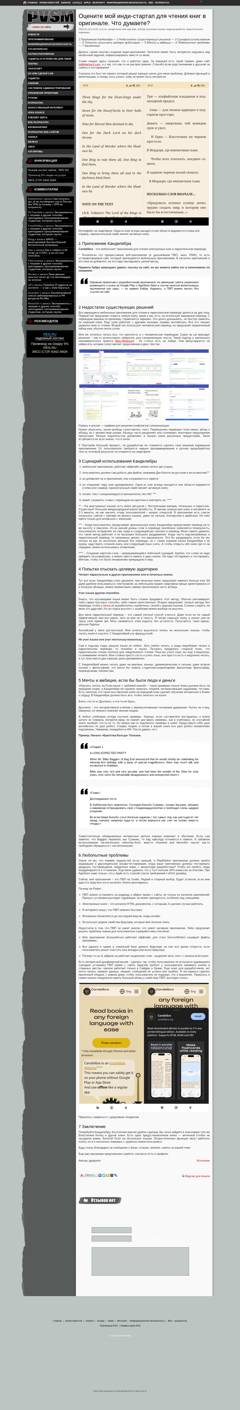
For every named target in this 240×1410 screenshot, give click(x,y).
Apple (87, 3)
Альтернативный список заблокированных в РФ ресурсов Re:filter (49, 295)
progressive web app (120, 29)
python (32, 98)
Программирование (41, 39)
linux (31, 146)
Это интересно (37, 49)
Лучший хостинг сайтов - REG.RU (48, 170)
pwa (134, 29)
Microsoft (98, 3)
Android (66, 3)
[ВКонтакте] (100, 1175)
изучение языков (155, 29)
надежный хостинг (49, 336)
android (33, 83)
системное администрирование (49, 88)
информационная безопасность (50, 44)
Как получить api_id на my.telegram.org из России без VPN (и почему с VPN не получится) (50, 203)
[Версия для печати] (183, 1176)
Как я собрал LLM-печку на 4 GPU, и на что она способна (48, 253)
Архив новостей (49, 3)
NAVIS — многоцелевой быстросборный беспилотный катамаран (47, 242)
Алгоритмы (35, 151)
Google (77, 3)
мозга (106, 605)
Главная (32, 3)
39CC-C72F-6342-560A (42, 180)
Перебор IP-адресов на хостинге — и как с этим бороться (50, 286)
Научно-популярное (41, 54)
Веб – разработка (159, 3)
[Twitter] (104, 1175)
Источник (203, 1160)
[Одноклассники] (108, 1175)
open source (36, 112)
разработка (35, 103)
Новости (33, 34)
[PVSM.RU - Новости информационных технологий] (50, 18)
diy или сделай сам (40, 73)
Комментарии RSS (130, 1325)
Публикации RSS (109, 1325)
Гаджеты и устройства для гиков (49, 59)
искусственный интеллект (45, 107)
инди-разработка (175, 29)
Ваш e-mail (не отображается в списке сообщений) (159, 1239)
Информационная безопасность (127, 3)
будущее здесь (38, 117)
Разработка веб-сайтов (43, 132)
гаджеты (34, 78)
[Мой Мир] (112, 1175)
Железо (33, 142)
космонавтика (37, 127)
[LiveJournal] (116, 1175)
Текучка (33, 63)
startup (141, 29)
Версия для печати (197, 1176)
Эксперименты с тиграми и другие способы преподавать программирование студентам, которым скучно (50, 216)
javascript (35, 68)
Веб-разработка (38, 122)
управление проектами (43, 93)
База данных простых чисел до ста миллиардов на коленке (49, 277)
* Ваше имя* (140, 1230)
